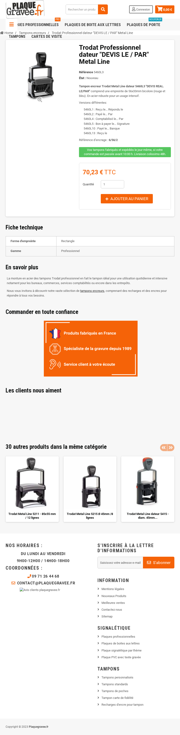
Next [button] (170, 447)
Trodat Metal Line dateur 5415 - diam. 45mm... (148, 515)
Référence (86, 72)
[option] (32, 489)
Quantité (88, 184)
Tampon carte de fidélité (117, 698)
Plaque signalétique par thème (121, 650)
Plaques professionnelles (34, 23)
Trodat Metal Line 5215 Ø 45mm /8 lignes (90, 515)
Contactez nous (111, 609)
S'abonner (161, 562)
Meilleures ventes (113, 603)
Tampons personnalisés (117, 677)
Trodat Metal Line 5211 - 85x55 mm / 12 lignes (32, 515)
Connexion (142, 9)
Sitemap (106, 616)
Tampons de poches (114, 691)
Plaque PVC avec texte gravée (121, 657)
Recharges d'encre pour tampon (122, 704)
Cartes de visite (46, 36)
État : (82, 78)
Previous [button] (163, 447)
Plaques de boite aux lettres (93, 24)
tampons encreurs (92, 291)
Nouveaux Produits (113, 596)
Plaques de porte (144, 23)
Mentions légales (112, 589)
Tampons (17, 36)
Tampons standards (114, 684)
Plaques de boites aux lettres (120, 643)
